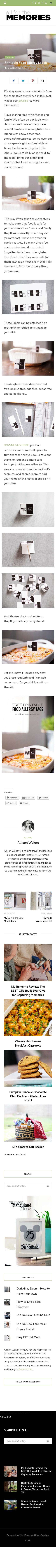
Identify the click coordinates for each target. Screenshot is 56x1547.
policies (23, 101)
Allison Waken (17, 68)
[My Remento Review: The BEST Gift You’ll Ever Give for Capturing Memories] (28, 962)
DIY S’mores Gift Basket (28, 1147)
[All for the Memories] (28, 15)
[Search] (51, 3)
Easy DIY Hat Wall (28, 1337)
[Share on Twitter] (23, 81)
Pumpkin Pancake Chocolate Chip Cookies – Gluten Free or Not (28, 1096)
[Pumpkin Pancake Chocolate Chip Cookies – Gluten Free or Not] (28, 1068)
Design (10, 57)
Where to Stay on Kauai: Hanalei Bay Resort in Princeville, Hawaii (34, 1504)
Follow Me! (5, 1417)
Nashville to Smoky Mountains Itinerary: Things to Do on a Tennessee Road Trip (35, 1487)
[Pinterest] (33, 81)
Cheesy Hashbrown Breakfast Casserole (28, 1043)
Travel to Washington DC (44, 919)
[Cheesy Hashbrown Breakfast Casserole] (28, 1017)
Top (29, 1540)
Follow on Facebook (28, 1382)
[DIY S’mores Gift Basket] (28, 1123)
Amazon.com (25, 1369)
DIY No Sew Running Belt (33, 1315)
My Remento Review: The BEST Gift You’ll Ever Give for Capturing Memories (28, 990)
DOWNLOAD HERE (16, 445)
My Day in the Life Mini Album (13, 919)
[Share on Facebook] (14, 81)
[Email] (42, 81)
